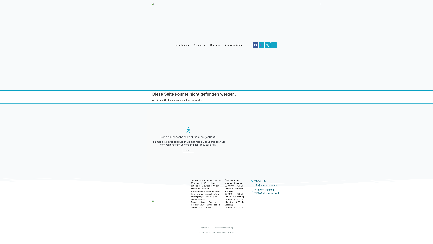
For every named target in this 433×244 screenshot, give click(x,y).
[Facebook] (255, 45)
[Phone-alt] (268, 45)
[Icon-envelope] (274, 45)
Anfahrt (188, 150)
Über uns (215, 45)
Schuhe (198, 45)
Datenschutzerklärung (223, 227)
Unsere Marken (181, 45)
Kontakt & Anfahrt (234, 45)
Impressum (205, 227)
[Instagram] (261, 45)
